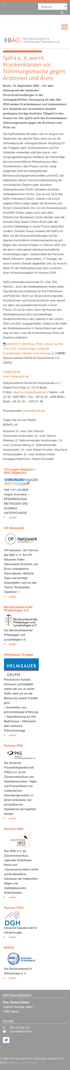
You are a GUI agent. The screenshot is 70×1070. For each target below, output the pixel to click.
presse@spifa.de (34, 410)
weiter (12, 517)
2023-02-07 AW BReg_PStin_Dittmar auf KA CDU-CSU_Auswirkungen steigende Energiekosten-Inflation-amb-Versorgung (33, 348)
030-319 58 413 (19, 1027)
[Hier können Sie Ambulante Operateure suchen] (61, 12)
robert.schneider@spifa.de (29, 392)
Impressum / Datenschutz (22, 1062)
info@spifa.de (11, 372)
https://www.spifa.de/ (16, 376)
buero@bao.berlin (21, 1031)
